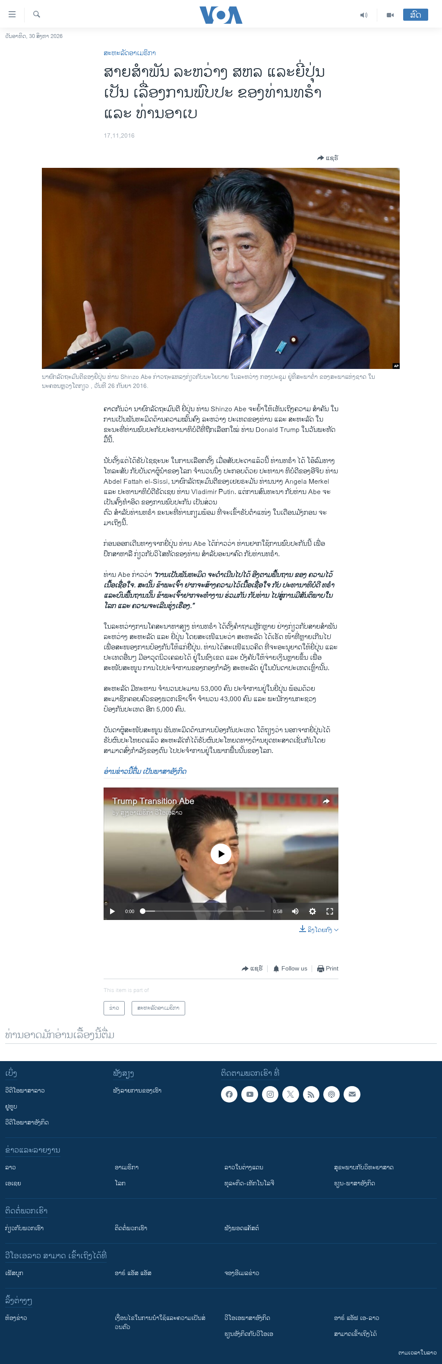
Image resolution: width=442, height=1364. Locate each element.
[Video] (390, 15)
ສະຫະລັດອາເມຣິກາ (130, 53)
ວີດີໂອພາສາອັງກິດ (27, 1122)
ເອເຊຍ (13, 1183)
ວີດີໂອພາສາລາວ (25, 1090)
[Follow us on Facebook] (229, 1094)
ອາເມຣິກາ (127, 1167)
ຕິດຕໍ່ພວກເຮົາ (131, 1228)
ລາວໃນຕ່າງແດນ (243, 1167)
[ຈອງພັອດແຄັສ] (352, 1094)
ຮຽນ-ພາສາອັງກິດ (354, 1183)
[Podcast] (331, 1094)
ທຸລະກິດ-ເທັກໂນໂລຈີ (249, 1183)
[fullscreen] (329, 911)
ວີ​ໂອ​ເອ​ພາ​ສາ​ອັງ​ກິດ (247, 1318)
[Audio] (364, 15)
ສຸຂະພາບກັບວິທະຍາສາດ (364, 1167)
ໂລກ (120, 1183)
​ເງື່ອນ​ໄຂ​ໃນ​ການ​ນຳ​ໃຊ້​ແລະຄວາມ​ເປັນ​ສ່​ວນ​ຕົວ (160, 1323)
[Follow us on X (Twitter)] (290, 1094)
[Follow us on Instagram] (270, 1094)
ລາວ (10, 1167)
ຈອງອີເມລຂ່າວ (241, 1273)
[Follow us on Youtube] (249, 1094)
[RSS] (311, 1094)
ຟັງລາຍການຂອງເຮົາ (137, 1090)
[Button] (327, 158)
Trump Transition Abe (153, 801)
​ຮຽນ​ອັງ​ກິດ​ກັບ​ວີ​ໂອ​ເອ (248, 1334)
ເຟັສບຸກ (14, 1273)
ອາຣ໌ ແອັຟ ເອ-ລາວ (356, 1318)
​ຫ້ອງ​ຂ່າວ (16, 1318)
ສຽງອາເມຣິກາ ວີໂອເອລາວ (151, 813)
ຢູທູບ (11, 1106)
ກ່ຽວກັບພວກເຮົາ (24, 1228)
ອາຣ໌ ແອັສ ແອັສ (133, 1273)
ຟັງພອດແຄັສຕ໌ (241, 1228)
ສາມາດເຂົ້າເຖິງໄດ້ (355, 1334)
